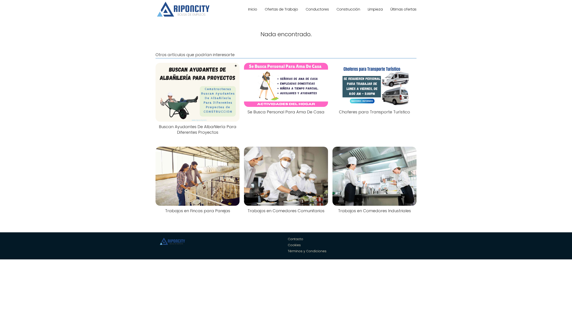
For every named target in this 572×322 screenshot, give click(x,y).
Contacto (295, 239)
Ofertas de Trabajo (281, 9)
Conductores (317, 9)
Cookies (294, 245)
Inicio (252, 9)
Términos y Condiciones (307, 251)
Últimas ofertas (403, 9)
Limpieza (375, 9)
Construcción (348, 9)
